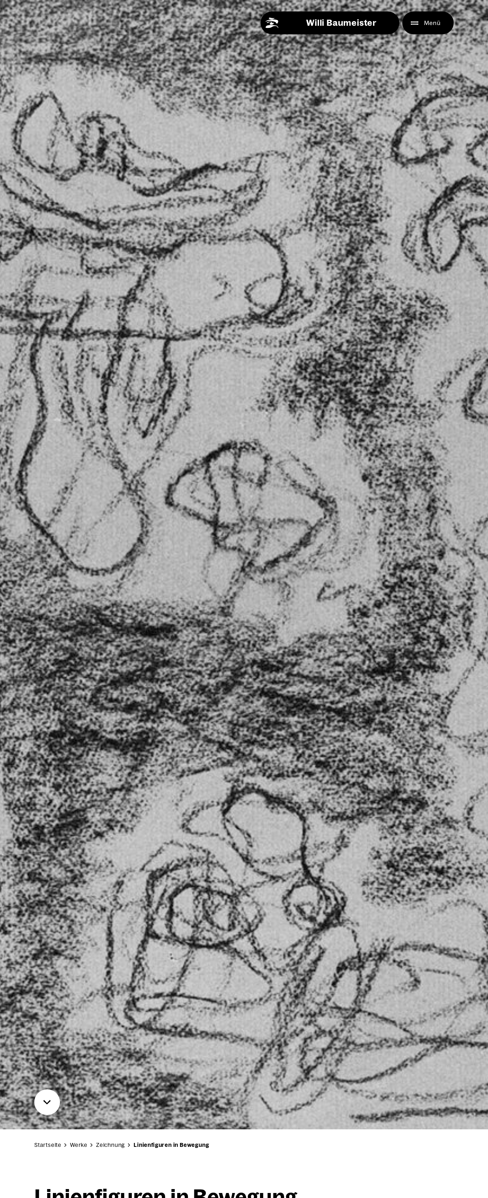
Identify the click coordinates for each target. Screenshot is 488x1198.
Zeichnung (110, 1144)
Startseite (47, 1144)
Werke (79, 1144)
